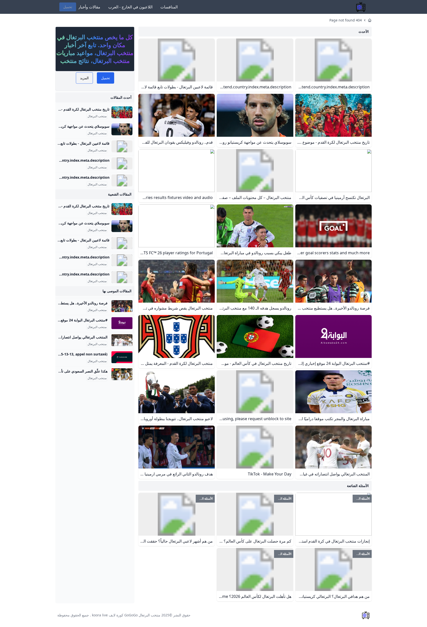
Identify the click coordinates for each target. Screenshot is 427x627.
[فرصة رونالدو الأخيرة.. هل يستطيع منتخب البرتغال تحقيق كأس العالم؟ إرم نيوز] (121, 306)
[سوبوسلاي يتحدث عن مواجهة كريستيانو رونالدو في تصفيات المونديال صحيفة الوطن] (121, 129)
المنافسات (169, 7)
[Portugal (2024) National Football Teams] (121, 180)
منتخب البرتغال (97, 116)
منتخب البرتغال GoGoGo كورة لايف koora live (126, 615)
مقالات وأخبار (89, 7)
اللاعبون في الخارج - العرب (130, 7)
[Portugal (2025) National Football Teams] (121, 163)
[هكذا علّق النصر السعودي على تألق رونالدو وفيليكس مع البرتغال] (121, 374)
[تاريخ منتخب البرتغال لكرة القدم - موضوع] (121, 112)
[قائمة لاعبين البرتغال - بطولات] (121, 146)
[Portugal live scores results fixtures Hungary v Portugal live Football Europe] (121, 357)
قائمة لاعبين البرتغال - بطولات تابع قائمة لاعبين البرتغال (69, 143)
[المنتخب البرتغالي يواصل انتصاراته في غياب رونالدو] (121, 340)
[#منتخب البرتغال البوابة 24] (121, 323)
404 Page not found (345, 20)
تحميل (67, 6)
